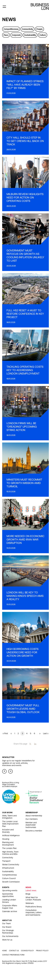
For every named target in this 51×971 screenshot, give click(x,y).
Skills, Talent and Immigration (9, 817)
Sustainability (30, 35)
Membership (32, 812)
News (28, 887)
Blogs (28, 894)
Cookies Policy (27, 951)
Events (5, 887)
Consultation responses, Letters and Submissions (33, 912)
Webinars (30, 903)
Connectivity (27, 29)
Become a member (34, 831)
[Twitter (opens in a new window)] (30, 743)
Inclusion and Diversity (8, 831)
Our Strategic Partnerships (8, 931)
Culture (42, 35)
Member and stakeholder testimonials (31, 824)
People (39, 29)
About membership (34, 816)
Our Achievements (10, 936)
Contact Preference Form (13, 955)
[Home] (40, 6)
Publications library (34, 907)
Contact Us (14, 951)
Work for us (7, 940)
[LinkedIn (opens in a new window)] (35, 743)
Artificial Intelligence (11, 835)
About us (7, 920)
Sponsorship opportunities (8, 895)
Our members (32, 819)
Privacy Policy (42, 951)
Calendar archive (9, 911)
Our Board (6, 927)
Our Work (7, 812)
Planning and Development (8, 843)
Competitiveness (11, 29)
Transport (6, 861)
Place (6, 35)
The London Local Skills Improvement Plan (10, 823)
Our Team (6, 923)
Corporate (16, 35)
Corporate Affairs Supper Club (9, 906)
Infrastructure (8, 868)
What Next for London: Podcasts (33, 898)
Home (4, 951)
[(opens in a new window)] (11, 802)
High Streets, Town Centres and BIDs (10, 853)
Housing (5, 839)
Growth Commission (11, 882)
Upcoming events (9, 890)
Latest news (31, 890)
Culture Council (9, 878)
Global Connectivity (10, 864)
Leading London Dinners (9, 901)
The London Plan (9, 848)
